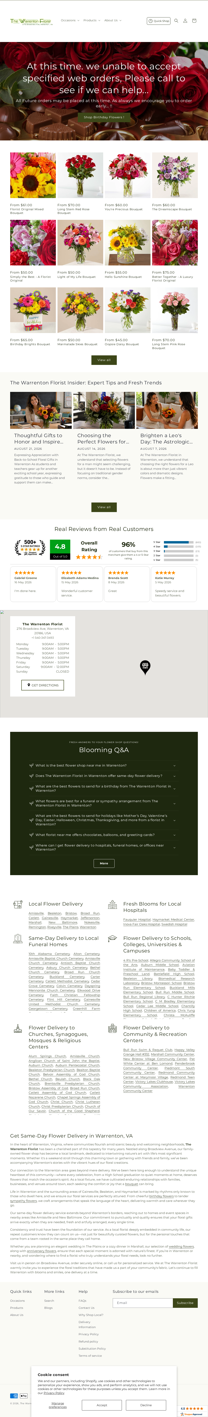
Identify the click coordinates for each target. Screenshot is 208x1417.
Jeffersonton (90, 918)
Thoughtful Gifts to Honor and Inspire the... (38, 438)
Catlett (34, 918)
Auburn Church (41, 1065)
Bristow (71, 913)
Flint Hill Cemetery (63, 999)
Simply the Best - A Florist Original (30, 278)
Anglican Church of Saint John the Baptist (64, 1061)
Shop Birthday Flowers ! (104, 117)
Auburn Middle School (160, 965)
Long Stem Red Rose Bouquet (73, 211)
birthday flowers (161, 1196)
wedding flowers (181, 1246)
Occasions (17, 1301)
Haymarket (69, 918)
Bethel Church (40, 1079)
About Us (16, 1315)
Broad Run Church (85, 1088)
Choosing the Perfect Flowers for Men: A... (101, 438)
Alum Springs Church (47, 1056)
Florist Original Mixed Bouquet (26, 211)
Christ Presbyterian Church (62, 1106)
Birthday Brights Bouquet (30, 344)
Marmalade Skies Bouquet (77, 344)
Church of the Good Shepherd (74, 1111)
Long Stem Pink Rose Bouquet (168, 346)
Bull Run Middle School (175, 992)
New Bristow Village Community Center (155, 1059)
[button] (69, 20)
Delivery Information (87, 1324)
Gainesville (50, 918)
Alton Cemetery (87, 954)
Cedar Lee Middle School (157, 1006)
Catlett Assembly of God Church (57, 1093)
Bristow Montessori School (161, 983)
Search (49, 1301)
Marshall (35, 922)
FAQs (82, 1301)
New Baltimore (63, 922)
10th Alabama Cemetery (49, 954)
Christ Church (62, 1102)
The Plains (70, 927)
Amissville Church (85, 1056)
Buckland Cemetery (67, 977)
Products (16, 1308)
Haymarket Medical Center (173, 919)
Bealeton (54, 913)
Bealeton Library (137, 978)
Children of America (160, 1010)
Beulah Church (67, 1079)
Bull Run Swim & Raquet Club (147, 1050)
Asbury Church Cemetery (66, 967)
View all (104, 360)
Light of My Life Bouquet (76, 277)
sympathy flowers (23, 1201)
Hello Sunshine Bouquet (123, 277)
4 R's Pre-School (135, 960)
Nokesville (92, 922)
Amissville (36, 913)
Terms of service (90, 1356)
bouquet (131, 1184)
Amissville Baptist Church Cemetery (56, 958)
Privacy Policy (54, 1393)
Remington (37, 927)
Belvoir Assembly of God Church (71, 1074)
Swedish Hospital (174, 924)
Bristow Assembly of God (48, 1088)
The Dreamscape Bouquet (172, 209)
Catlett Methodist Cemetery (67, 981)
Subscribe (185, 1303)
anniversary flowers (41, 1251)
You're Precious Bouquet (124, 209)
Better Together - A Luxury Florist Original (172, 278)
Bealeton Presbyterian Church (52, 1070)
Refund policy (88, 1341)
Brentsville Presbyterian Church (72, 1083)
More (104, 863)
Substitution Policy (92, 1348)
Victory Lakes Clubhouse (154, 1082)
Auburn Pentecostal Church (77, 1065)
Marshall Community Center (172, 1054)
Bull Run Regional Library (144, 997)
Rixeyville (54, 927)
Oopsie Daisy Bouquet (122, 344)
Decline (146, 1405)
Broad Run (90, 913)
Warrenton (88, 927)
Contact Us (86, 1308)
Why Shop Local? (91, 1315)
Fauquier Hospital (137, 919)
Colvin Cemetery (69, 986)
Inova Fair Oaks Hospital (141, 924)
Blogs (48, 1308)
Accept (102, 1405)
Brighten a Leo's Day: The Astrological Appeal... (167, 438)
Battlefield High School (174, 974)
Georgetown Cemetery (48, 1008)
